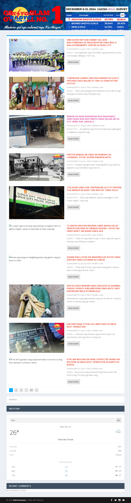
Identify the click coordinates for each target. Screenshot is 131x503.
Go (118, 420)
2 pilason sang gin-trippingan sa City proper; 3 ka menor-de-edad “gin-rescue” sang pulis (94, 189)
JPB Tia (76, 49)
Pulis (101, 330)
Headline (95, 49)
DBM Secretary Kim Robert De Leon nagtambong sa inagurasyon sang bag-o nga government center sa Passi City (92, 42)
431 (31, 390)
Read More (73, 62)
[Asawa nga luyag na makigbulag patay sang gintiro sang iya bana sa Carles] (36, 259)
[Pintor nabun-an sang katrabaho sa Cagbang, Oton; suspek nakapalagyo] (36, 167)
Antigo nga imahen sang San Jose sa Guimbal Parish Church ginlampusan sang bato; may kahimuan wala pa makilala (94, 288)
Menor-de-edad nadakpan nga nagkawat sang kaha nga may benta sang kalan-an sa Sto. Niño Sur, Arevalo (93, 119)
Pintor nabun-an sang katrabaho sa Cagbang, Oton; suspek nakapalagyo (89, 156)
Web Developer (19, 500)
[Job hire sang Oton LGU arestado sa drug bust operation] (36, 338)
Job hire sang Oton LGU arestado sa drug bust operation (91, 325)
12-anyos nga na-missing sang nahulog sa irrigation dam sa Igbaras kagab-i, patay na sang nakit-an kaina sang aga (93, 228)
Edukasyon (96, 125)
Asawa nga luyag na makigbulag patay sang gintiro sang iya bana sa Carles (94, 258)
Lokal (101, 49)
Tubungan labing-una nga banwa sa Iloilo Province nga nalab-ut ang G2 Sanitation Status (93, 81)
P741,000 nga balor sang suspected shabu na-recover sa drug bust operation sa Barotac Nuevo (94, 362)
